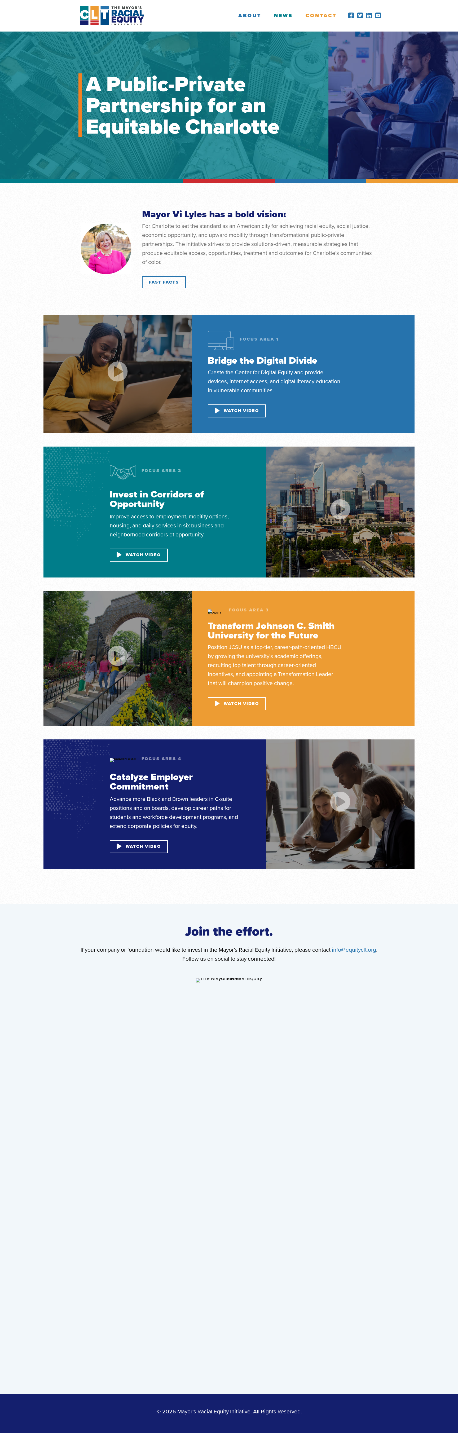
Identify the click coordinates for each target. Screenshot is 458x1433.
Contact (321, 15)
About (249, 15)
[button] (164, 282)
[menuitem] (250, 16)
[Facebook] (351, 15)
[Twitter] (360, 15)
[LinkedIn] (369, 15)
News (283, 15)
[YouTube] (378, 15)
